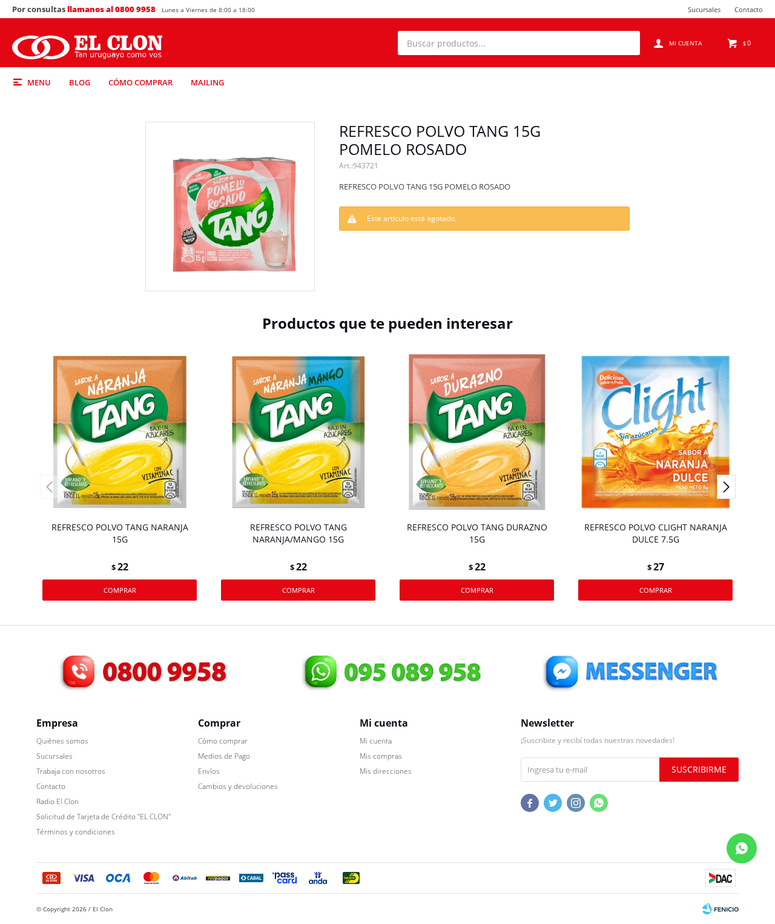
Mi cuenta (376, 741)
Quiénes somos (62, 741)
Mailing (207, 82)
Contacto (748, 9)
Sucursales (704, 9)
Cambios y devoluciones (238, 786)
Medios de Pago (224, 756)
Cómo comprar (140, 82)
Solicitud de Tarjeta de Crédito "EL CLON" (103, 816)
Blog (79, 82)
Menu (39, 82)
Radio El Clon (57, 801)
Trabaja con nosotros (70, 771)
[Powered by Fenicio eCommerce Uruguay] (720, 909)
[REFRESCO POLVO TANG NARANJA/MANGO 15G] (298, 432)
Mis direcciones (386, 771)
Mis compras (381, 756)
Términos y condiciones (75, 832)
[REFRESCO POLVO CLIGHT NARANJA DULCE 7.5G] (655, 432)
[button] (625, 43)
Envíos (209, 771)
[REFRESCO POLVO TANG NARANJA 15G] (119, 432)
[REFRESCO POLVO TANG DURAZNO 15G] (477, 432)
